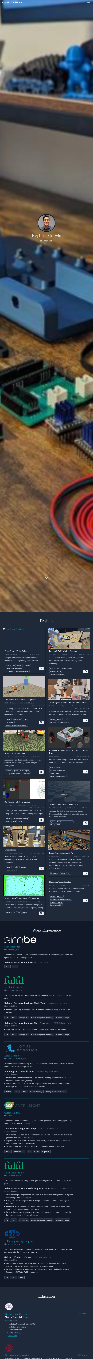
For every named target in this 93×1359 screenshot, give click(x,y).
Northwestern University (17, 1313)
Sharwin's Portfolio (11, 2)
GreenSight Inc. (12, 1112)
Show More (12, 1336)
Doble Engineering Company (18, 1241)
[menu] (89, 2)
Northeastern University (17, 1355)
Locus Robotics (12, 1055)
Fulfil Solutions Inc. (14, 987)
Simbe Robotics (12, 946)
